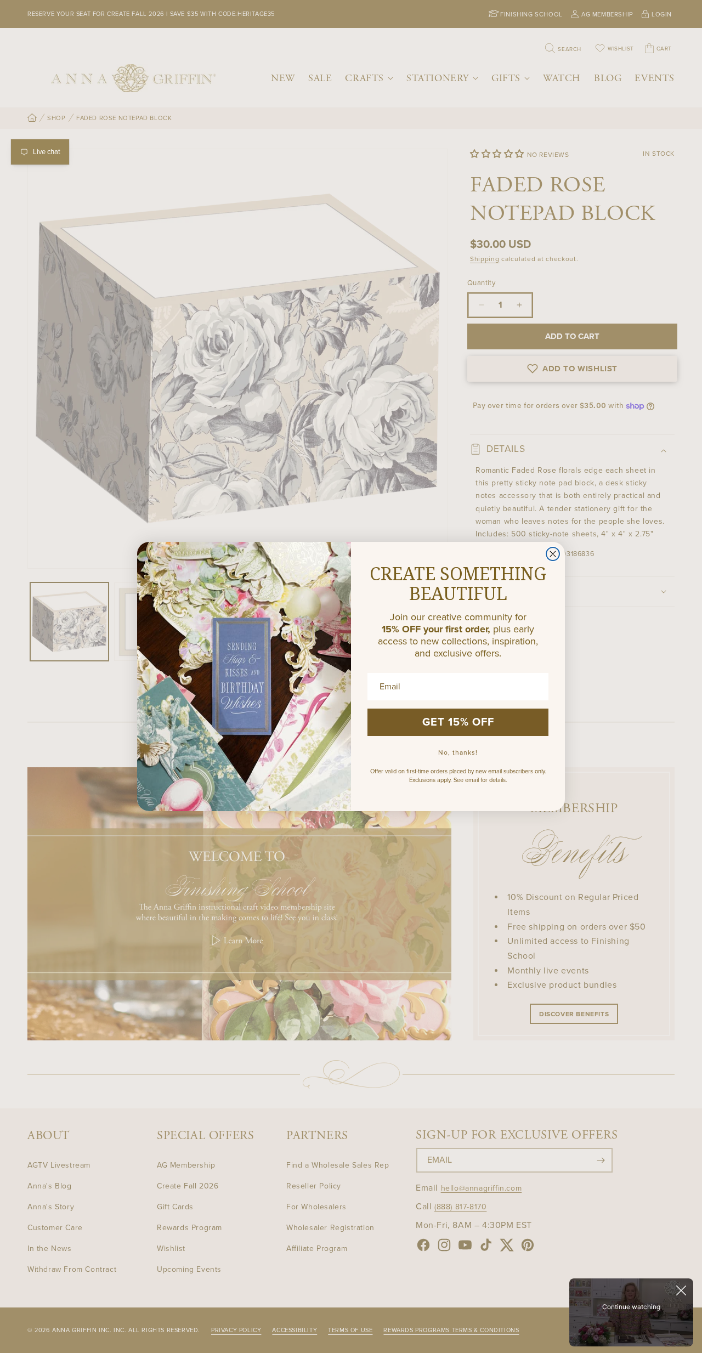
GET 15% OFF (458, 722)
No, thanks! (458, 752)
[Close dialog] (552, 554)
